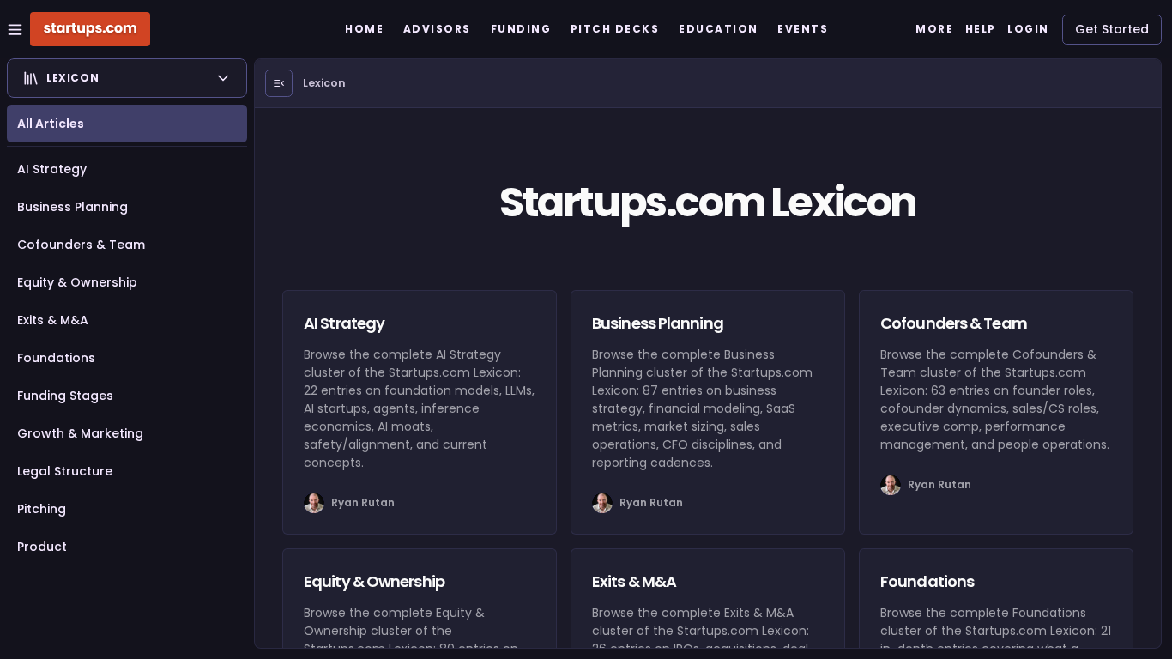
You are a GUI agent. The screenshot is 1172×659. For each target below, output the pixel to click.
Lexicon (324, 83)
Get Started (1112, 29)
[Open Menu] (279, 83)
